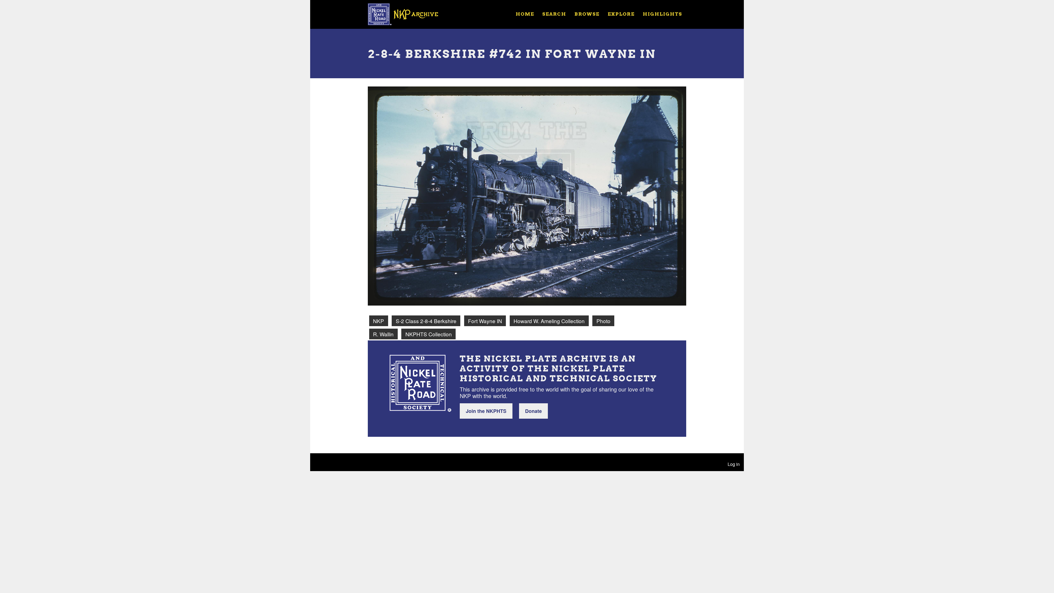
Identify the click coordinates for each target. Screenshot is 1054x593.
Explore (621, 14)
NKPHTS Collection (428, 334)
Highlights (662, 14)
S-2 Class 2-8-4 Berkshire (426, 321)
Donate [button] (533, 411)
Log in (734, 464)
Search (554, 14)
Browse (586, 14)
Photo (603, 321)
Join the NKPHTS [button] (486, 411)
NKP (378, 321)
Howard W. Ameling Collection (549, 321)
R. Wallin (383, 334)
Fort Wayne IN (485, 321)
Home (525, 14)
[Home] (406, 13)
